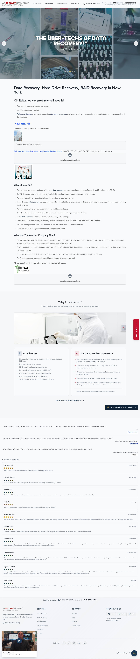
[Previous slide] (4, 43)
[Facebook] (69, 643)
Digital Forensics (42, 625)
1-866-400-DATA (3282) (12, 623)
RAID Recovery (42, 617)
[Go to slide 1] (65, 71)
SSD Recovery (41, 621)
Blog (73, 617)
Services (37, 4)
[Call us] (134, 653)
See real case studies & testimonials (68, 401)
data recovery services (58, 114)
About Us (75, 4)
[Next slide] (136, 43)
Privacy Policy (76, 625)
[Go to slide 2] (67, 71)
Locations (40, 629)
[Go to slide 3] (70, 71)
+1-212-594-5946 (130, 3)
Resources (62, 4)
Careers (74, 621)
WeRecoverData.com (25, 114)
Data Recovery (26, 217)
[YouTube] (85, 643)
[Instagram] (74, 643)
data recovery (58, 190)
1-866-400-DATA (111, 3)
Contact (39, 633)
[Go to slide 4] (72, 71)
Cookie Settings (123, 653)
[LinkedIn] (79, 643)
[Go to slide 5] (74, 71)
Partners (49, 4)
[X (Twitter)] (64, 643)
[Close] (34, 633)
